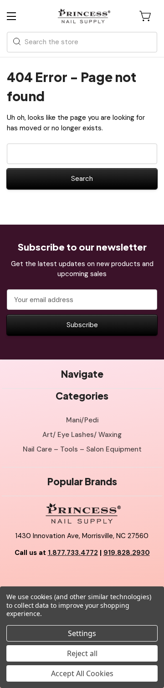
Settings (82, 633)
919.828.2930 (126, 552)
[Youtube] (82, 576)
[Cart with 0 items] (145, 16)
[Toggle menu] (19, 16)
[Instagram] (102, 576)
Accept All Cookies (82, 673)
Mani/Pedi (82, 420)
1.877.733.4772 (73, 552)
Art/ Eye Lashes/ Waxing (82, 434)
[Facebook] (61, 576)
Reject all (82, 653)
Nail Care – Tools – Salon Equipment (82, 449)
